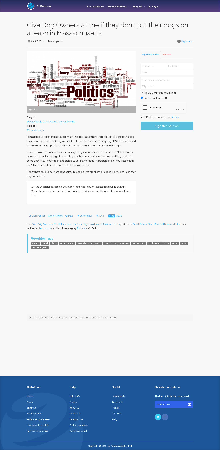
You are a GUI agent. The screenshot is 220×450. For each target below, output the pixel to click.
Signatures (187, 41)
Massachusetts (35, 130)
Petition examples (79, 425)
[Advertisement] (167, 157)
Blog (114, 419)
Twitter (115, 407)
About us (74, 407)
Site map (31, 407)
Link (101, 215)
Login (155, 6)
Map (70, 215)
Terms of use (76, 419)
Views (115, 215)
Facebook (117, 402)
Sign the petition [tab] (150, 54)
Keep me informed (154, 98)
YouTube (116, 413)
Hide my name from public (158, 93)
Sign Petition (38, 215)
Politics (81, 228)
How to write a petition (38, 425)
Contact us (75, 413)
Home (30, 396)
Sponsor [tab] (167, 54)
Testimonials (118, 396)
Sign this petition (167, 126)
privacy (175, 117)
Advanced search (79, 431)
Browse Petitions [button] (117, 6)
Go (189, 404)
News (30, 402)
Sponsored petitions (37, 431)
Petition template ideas (38, 419)
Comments (85, 215)
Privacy (73, 402)
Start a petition (95, 6)
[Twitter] (158, 417)
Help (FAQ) (75, 396)
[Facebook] (165, 417)
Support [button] (137, 6)
